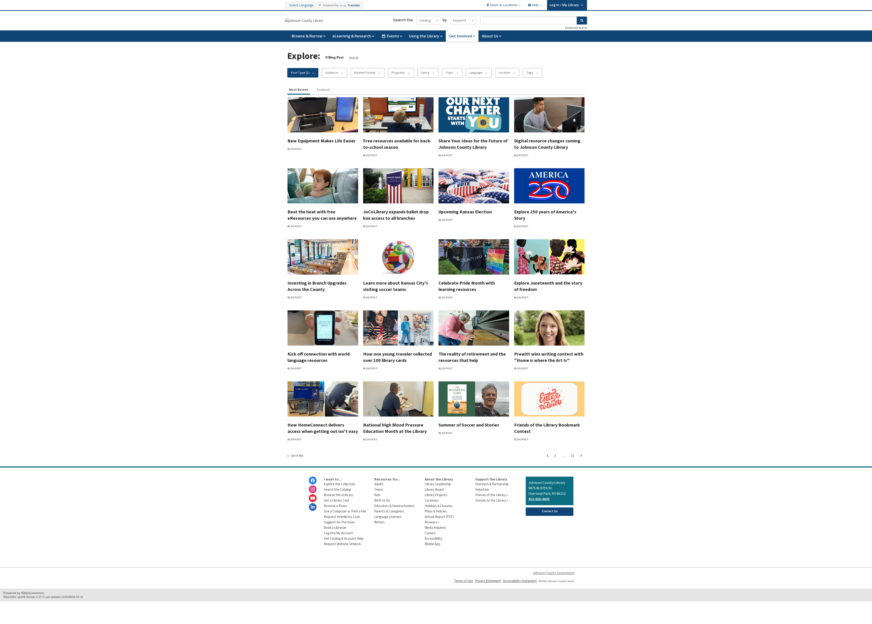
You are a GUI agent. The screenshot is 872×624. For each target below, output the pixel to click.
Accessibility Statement (520, 581)
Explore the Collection (339, 484)
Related (364, 73)
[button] (503, 5)
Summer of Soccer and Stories (468, 425)
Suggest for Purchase (339, 522)
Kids (377, 495)
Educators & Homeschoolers (394, 506)
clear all (354, 57)
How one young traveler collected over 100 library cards (397, 357)
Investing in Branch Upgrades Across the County (317, 286)
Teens (378, 489)
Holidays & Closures (439, 506)
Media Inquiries (435, 527)
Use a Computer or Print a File (345, 511)
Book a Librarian (335, 527)
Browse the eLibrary (338, 495)
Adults (379, 484)
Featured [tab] (323, 90)
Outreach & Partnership (492, 484)
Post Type (300, 73)
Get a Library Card (336, 500)
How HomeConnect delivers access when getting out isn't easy (322, 428)
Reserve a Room (335, 506)
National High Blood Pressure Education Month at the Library (395, 428)
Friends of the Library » (491, 495)
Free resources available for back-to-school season (397, 144)
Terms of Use (463, 581)
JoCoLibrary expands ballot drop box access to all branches (396, 215)
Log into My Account (338, 533)
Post (336, 57)
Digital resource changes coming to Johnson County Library (547, 144)
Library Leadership (438, 484)
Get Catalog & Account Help (343, 538)
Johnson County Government (554, 573)
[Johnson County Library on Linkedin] (313, 507)
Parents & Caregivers (389, 511)
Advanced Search (576, 28)
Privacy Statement (488, 581)
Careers (430, 533)
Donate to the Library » (491, 500)
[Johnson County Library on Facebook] (313, 480)
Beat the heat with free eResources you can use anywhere (322, 215)
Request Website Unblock (342, 544)
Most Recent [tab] (298, 90)
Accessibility (433, 538)
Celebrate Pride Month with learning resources (466, 286)
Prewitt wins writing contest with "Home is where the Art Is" (548, 357)
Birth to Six (382, 500)
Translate (353, 5)
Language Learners (388, 516)
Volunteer (482, 489)
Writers (379, 522)
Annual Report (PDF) (439, 516)
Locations (432, 500)
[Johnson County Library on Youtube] (313, 498)
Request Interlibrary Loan (342, 516)
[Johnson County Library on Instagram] (313, 489)
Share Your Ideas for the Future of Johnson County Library (473, 144)
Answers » (432, 522)
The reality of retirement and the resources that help (472, 357)
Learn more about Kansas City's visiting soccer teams (395, 286)
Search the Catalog (337, 489)
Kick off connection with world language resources (318, 357)
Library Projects (436, 495)
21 (574, 456)
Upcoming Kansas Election (465, 212)
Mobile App (432, 544)
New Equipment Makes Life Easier (321, 141)
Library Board (434, 489)
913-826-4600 (538, 499)
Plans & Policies (436, 511)
